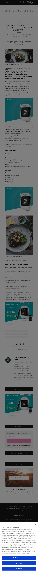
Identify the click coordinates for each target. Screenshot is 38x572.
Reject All (19, 563)
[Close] (36, 525)
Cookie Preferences (19, 558)
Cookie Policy (25, 553)
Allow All (19, 568)
